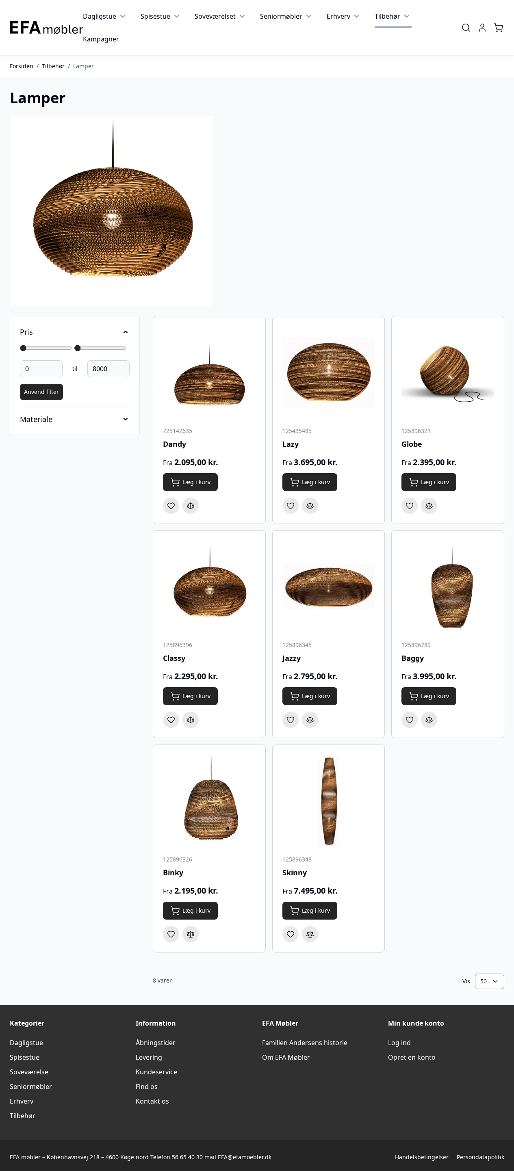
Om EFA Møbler (286, 1057)
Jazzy (291, 658)
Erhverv (338, 16)
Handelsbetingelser (422, 1157)
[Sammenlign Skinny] (310, 934)
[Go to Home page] (46, 27)
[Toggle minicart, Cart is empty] (498, 27)
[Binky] (209, 801)
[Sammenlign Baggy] (429, 720)
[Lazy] (328, 372)
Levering (149, 1057)
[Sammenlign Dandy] (190, 506)
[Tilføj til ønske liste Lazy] (290, 506)
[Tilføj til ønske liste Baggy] (409, 720)
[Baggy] (447, 587)
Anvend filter (41, 392)
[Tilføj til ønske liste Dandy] (171, 506)
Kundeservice (156, 1071)
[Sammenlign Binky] (190, 934)
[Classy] (209, 587)
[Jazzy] (328, 587)
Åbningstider (156, 1042)
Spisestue (155, 16)
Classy (174, 658)
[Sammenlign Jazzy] (310, 720)
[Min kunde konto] (482, 27)
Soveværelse (29, 1071)
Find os (147, 1086)
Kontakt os (152, 1101)
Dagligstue (99, 16)
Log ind (399, 1042)
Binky (173, 872)
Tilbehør (387, 16)
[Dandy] (209, 372)
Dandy (174, 444)
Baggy (412, 658)
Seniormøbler (281, 16)
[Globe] (447, 372)
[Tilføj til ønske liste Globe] (409, 506)
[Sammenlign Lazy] (310, 506)
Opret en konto (412, 1057)
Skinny (294, 872)
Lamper (83, 66)
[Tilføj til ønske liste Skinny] (290, 934)
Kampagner (101, 39)
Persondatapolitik (480, 1157)
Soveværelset (215, 16)
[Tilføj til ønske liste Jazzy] (290, 720)
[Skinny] (328, 801)
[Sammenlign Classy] (190, 720)
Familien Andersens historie (304, 1042)
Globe (411, 444)
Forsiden (21, 66)
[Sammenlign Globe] (429, 506)
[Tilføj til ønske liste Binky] (171, 934)
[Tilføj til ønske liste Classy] (171, 720)
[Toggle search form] (466, 27)
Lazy (290, 444)
